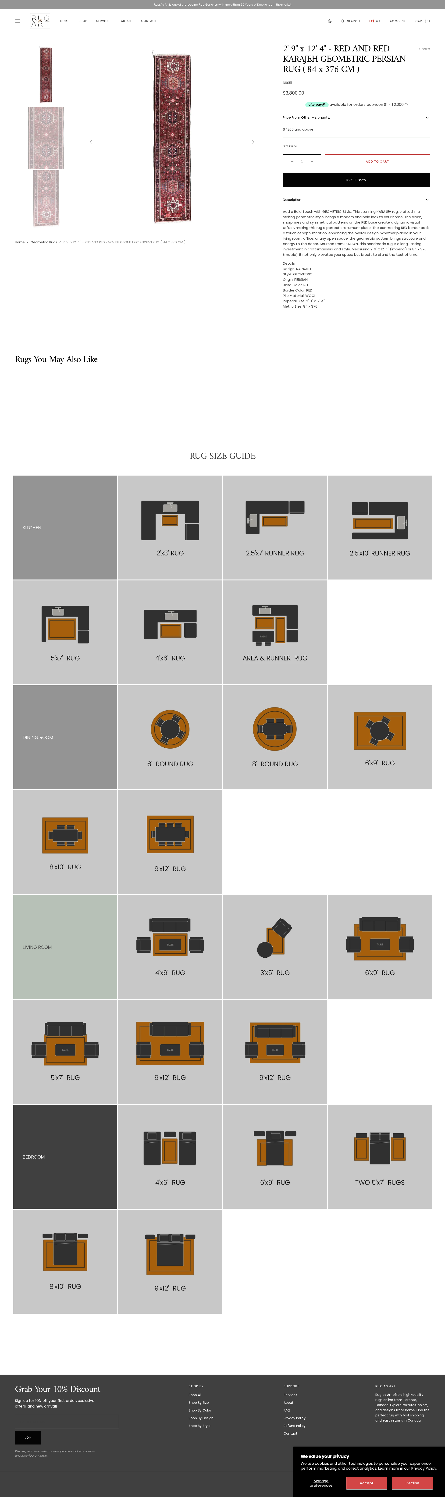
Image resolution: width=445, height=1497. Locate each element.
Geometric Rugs (44, 242)
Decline (412, 1483)
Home (20, 242)
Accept (367, 1483)
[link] (170, 528)
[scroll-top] (434, 1486)
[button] (350, 21)
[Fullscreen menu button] (18, 21)
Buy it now (356, 180)
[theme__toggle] (329, 21)
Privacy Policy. (424, 1468)
